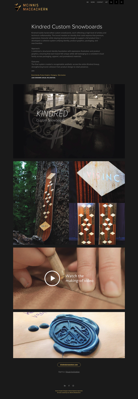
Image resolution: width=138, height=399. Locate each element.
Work (93, 2)
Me (88, 2)
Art (106, 2)
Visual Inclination (73, 371)
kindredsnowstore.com (69, 365)
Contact (100, 2)
